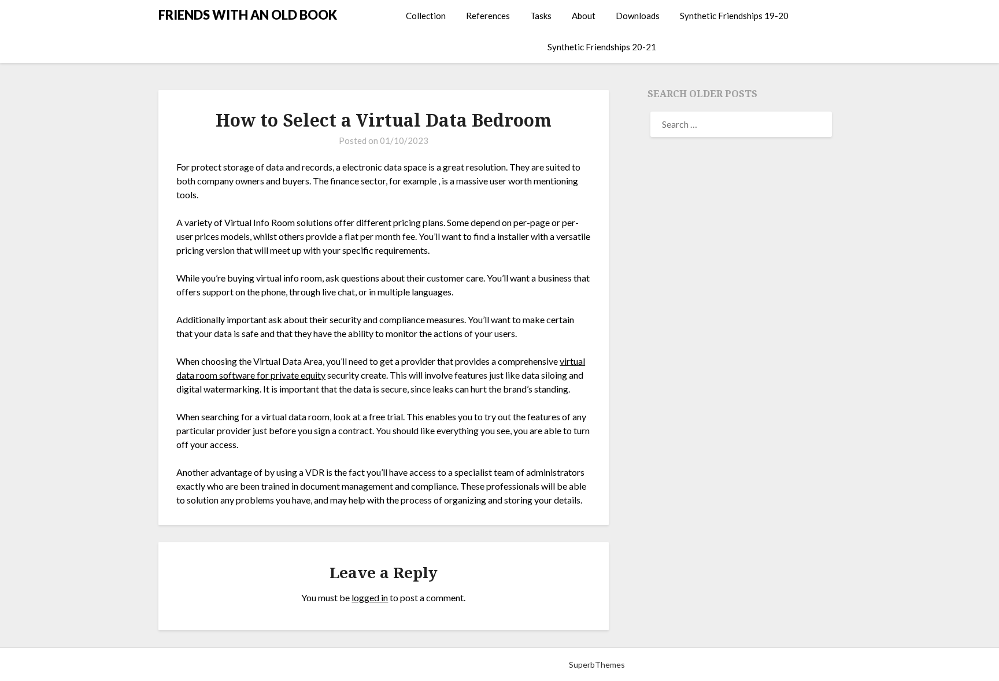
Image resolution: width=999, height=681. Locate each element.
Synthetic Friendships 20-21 (601, 47)
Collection (426, 15)
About (583, 15)
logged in (370, 597)
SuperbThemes (597, 664)
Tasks (541, 15)
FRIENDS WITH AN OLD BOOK (247, 15)
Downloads (638, 15)
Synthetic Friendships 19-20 (734, 15)
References (488, 15)
